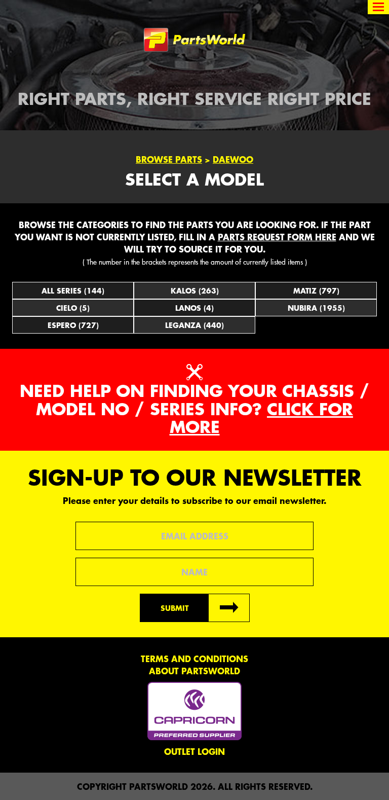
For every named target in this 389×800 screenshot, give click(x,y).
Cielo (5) (73, 308)
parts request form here (277, 236)
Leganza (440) (194, 325)
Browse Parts (169, 159)
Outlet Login (194, 751)
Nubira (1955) (316, 308)
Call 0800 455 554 (44, 8)
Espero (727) (73, 325)
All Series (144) (73, 290)
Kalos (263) (195, 290)
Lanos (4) (194, 308)
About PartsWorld (194, 670)
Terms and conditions (194, 658)
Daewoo (233, 159)
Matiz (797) (316, 290)
